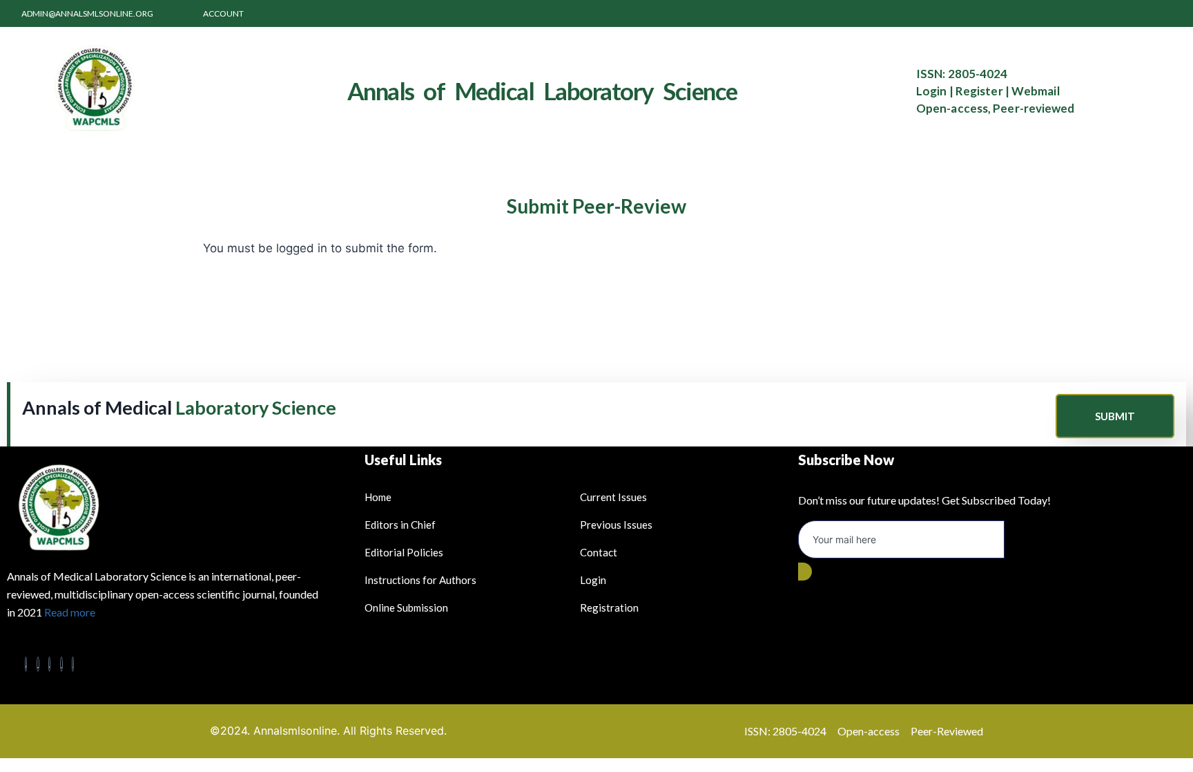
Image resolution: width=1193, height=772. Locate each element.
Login (931, 91)
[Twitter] (38, 664)
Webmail (1035, 91)
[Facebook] (26, 664)
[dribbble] (61, 664)
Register (979, 91)
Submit (1115, 416)
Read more (69, 612)
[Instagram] (73, 664)
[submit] (805, 572)
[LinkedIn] (49, 664)
